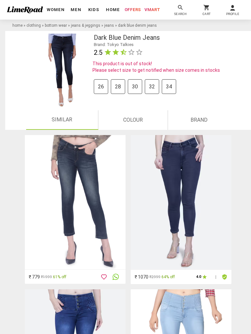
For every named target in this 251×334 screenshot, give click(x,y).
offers (133, 9)
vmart (152, 9)
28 (118, 87)
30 (135, 87)
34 (169, 87)
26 (101, 87)
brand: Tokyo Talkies (114, 44)
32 (152, 87)
